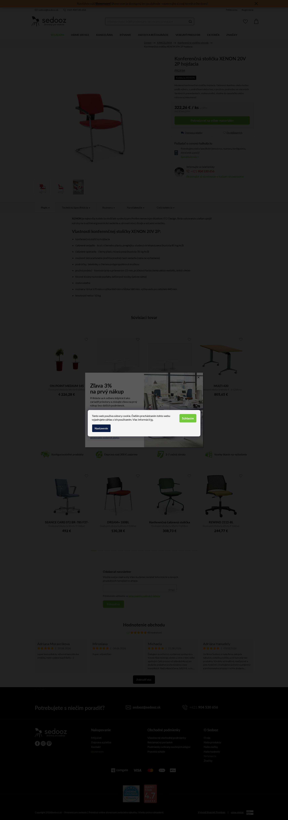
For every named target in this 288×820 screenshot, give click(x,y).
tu (151, 419)
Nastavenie (101, 428)
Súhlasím (188, 418)
